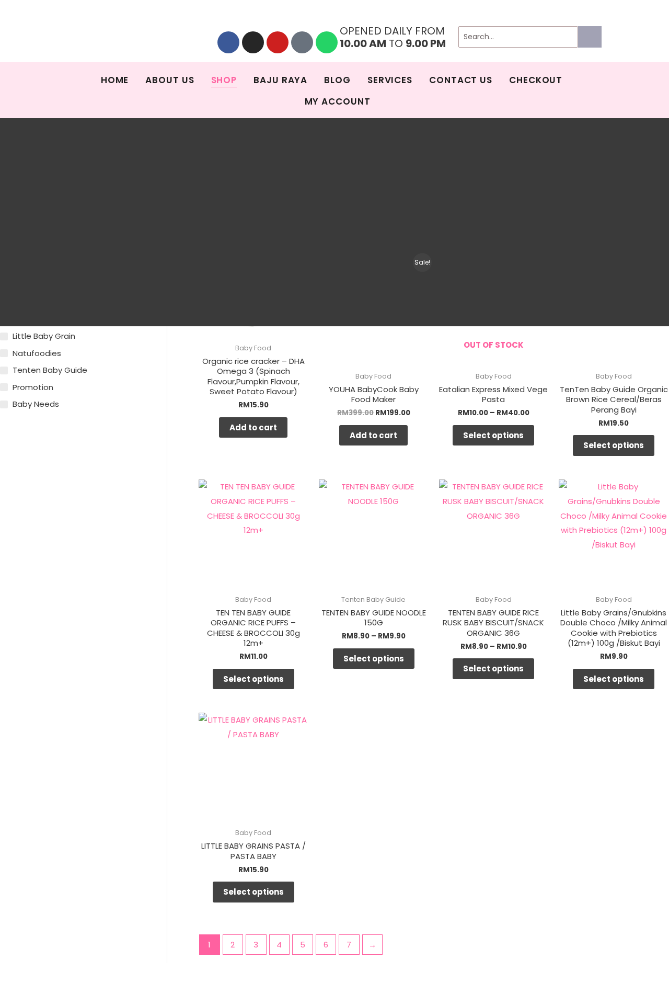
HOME (115, 80)
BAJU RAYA (280, 80)
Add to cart (253, 427)
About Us (169, 80)
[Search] (590, 37)
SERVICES (389, 80)
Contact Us (460, 80)
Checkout (535, 80)
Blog (337, 80)
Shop (224, 80)
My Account (338, 101)
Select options (493, 435)
